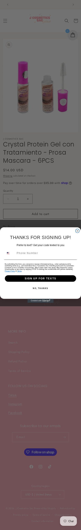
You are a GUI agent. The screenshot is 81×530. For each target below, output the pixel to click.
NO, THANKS (40, 288)
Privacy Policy (10, 271)
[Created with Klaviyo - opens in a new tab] (41, 301)
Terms (19, 271)
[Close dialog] (77, 231)
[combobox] (10, 253)
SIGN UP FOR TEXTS (40, 278)
